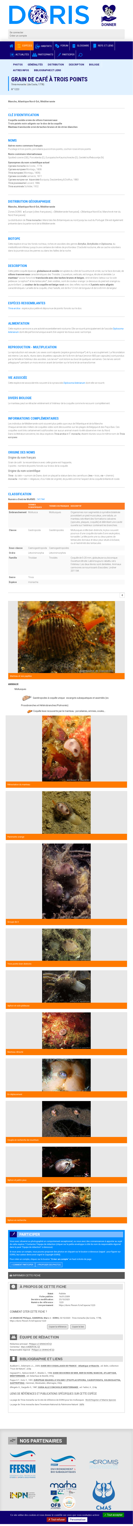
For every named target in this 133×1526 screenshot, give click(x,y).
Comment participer (22, 1265)
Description (76, 64)
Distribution (56, 64)
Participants (45, 54)
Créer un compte (18, 35)
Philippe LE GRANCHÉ (39, 1344)
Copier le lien (78, 1326)
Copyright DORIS (52, 1254)
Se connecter (16, 32)
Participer (68, 54)
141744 (41, 499)
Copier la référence (57, 1326)
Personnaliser (78, 1519)
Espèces (27, 45)
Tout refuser (57, 1519)
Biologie (94, 64)
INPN (82, 1404)
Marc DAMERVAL (29, 1347)
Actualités (22, 54)
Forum (64, 45)
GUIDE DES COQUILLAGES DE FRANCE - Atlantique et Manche (70, 1366)
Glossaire (83, 45)
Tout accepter (114, 1514)
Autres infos (21, 70)
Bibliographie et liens (47, 70)
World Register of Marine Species (100, 1400)
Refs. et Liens (105, 45)
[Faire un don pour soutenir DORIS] (112, 17)
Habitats (46, 46)
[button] (80, 54)
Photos (18, 64)
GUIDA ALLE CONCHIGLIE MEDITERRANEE (58, 1387)
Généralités (35, 64)
